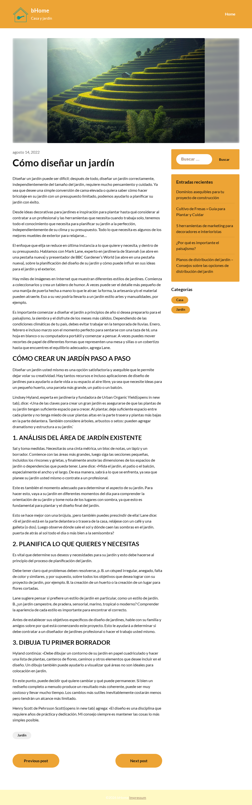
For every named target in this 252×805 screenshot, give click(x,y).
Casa (179, 300)
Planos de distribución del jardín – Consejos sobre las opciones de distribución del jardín (204, 265)
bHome (40, 10)
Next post (138, 760)
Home (230, 14)
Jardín (21, 735)
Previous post (36, 760)
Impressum (137, 797)
